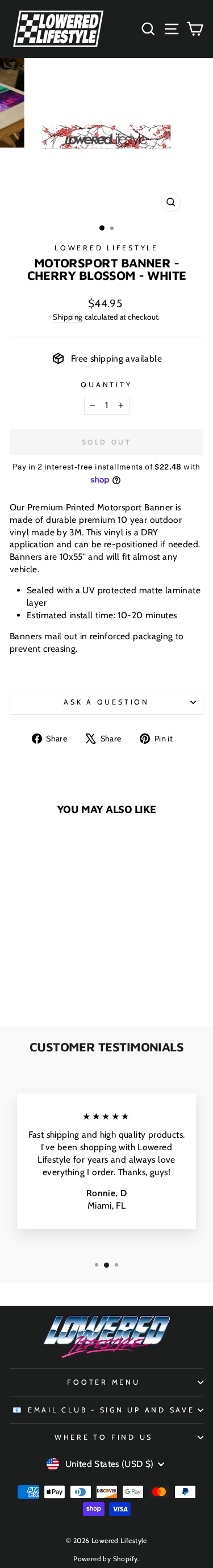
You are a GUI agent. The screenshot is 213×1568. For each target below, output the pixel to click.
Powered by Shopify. (106, 1558)
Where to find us (104, 1437)
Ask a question (106, 702)
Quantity (106, 384)
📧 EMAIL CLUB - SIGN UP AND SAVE (103, 1410)
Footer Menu (103, 1382)
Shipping (67, 316)
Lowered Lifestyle (106, 248)
